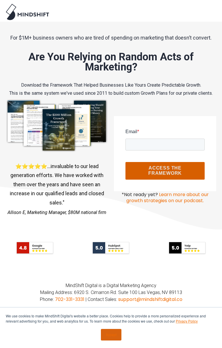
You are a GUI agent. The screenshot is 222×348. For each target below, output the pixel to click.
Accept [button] (111, 334)
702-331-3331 (69, 299)
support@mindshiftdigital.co (150, 299)
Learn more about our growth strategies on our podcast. (167, 197)
